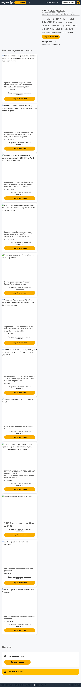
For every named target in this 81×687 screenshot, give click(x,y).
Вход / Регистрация (51, 37)
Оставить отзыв (17, 662)
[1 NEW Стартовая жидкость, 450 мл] (19, 507)
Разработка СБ (75, 685)
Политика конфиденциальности (36, 685)
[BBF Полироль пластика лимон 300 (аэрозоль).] (19, 553)
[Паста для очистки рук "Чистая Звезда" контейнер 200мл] (19, 266)
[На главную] (7, 2)
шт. (68, 3)
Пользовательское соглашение (12, 685)
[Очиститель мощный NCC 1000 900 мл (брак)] (19, 410)
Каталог (52, 10)
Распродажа (61, 10)
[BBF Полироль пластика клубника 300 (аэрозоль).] (19, 600)
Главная (44, 10)
